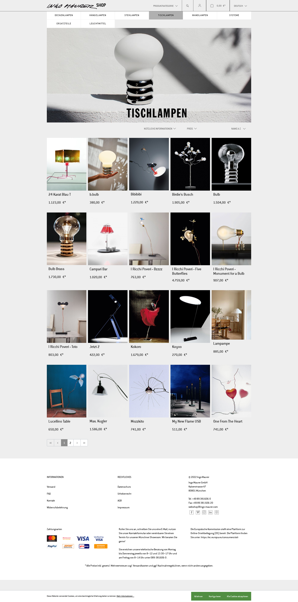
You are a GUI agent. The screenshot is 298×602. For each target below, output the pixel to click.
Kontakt (51, 500)
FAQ (49, 493)
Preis (190, 128)
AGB (120, 500)
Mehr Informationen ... (125, 596)
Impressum (124, 507)
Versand (51, 486)
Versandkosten (140, 565)
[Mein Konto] (199, 5)
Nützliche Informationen (158, 128)
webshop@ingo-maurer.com (203, 507)
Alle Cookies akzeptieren (237, 596)
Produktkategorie (163, 5)
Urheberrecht (124, 493)
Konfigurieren (215, 596)
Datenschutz (124, 486)
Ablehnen (198, 596)
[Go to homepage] (76, 6)
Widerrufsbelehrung (57, 507)
